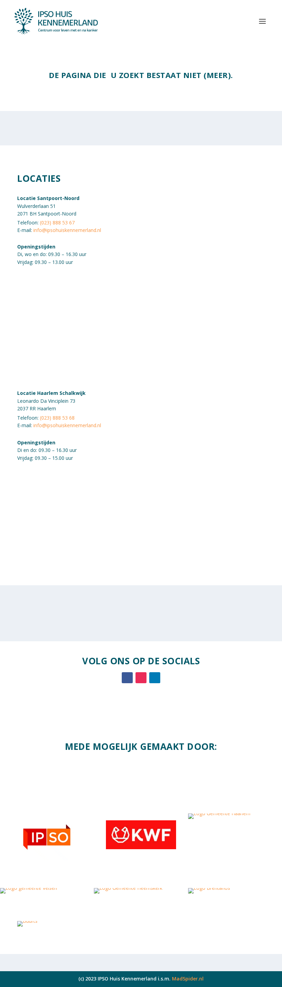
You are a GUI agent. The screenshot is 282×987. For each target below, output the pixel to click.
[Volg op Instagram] (141, 677)
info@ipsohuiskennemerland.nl (67, 230)
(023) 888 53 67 (57, 222)
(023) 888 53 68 (57, 417)
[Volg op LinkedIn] (154, 677)
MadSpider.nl (188, 978)
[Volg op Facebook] (127, 677)
